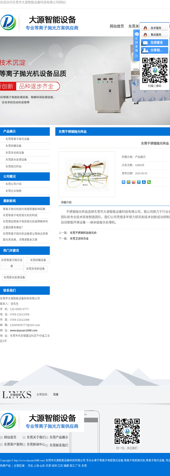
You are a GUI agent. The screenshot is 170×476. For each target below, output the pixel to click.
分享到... (156, 50)
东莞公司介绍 (13, 184)
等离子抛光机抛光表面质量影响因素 (24, 209)
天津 (48, 465)
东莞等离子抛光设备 (17, 139)
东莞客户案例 (13, 444)
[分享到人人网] (144, 182)
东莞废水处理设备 (16, 159)
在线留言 (157, 42)
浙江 (72, 465)
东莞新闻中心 (36, 444)
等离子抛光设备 (155, 460)
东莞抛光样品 (13, 166)
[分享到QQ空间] (129, 182)
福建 (66, 465)
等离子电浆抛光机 (134, 460)
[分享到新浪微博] (134, 182)
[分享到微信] (149, 182)
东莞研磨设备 (13, 146)
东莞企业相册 (13, 191)
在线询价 (134, 192)
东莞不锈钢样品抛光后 (83, 232)
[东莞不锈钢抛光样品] (86, 174)
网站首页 (117, 26)
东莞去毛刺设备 (15, 152)
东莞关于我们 (36, 437)
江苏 (60, 465)
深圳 (54, 465)
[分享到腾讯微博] (139, 182)
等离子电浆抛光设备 (111, 460)
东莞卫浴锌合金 (79, 238)
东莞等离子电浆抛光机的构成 (20, 215)
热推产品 (5, 465)
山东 (42, 465)
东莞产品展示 (59, 437)
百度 (55, 394)
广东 (78, 465)
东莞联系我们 (59, 445)
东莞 (84, 465)
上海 (36, 465)
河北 (30, 465)
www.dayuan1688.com (23, 330)
